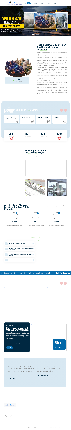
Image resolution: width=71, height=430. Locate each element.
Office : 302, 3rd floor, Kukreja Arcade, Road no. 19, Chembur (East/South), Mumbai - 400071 (59, 411)
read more (9, 347)
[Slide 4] (38, 34)
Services (41, 3)
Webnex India (45, 427)
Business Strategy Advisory (9, 118)
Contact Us (24, 416)
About (35, 3)
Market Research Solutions (26, 118)
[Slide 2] (34, 34)
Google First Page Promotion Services (55, 427)
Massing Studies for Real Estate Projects (43, 416)
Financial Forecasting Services (43, 118)
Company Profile (25, 409)
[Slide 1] (33, 34)
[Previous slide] (61, 110)
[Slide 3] (36, 34)
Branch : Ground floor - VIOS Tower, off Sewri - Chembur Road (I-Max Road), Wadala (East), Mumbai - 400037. (60, 417)
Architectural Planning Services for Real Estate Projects (44, 420)
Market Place (24, 418)
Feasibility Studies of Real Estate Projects (44, 412)
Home (29, 3)
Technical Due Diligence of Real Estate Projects (44, 408)
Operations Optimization (57, 118)
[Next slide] (65, 110)
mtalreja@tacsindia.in (57, 407)
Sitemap (48, 3)
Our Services (24, 411)
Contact (55, 3)
